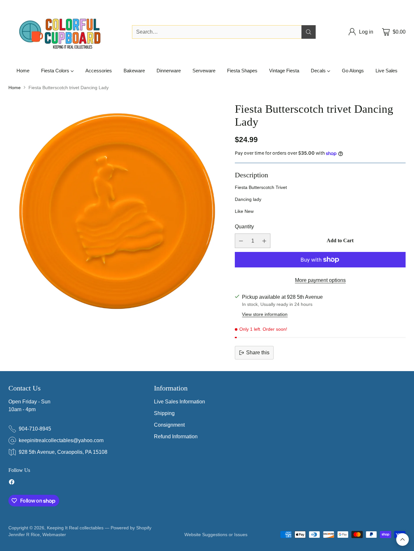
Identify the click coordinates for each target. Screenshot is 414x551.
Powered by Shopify (131, 527)
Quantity (244, 226)
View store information (265, 314)
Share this (257, 352)
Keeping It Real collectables (75, 527)
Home (14, 87)
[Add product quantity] (264, 241)
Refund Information (176, 436)
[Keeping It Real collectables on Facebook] (12, 483)
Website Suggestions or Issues (215, 534)
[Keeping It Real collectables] (65, 32)
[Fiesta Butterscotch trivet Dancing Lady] (117, 211)
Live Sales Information (179, 401)
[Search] (308, 32)
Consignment (169, 425)
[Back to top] (402, 539)
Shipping (164, 413)
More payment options (320, 280)
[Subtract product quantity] (241, 241)
